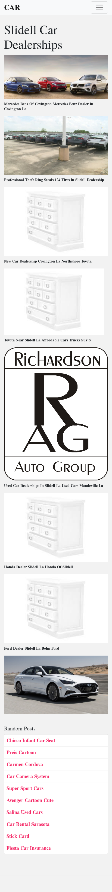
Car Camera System (28, 776)
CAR (12, 7)
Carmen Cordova (25, 764)
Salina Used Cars (25, 812)
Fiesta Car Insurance (29, 847)
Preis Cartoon (21, 752)
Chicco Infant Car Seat (31, 740)
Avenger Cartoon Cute (30, 800)
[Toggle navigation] (99, 7)
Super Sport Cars (25, 788)
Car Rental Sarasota (28, 824)
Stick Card (18, 835)
